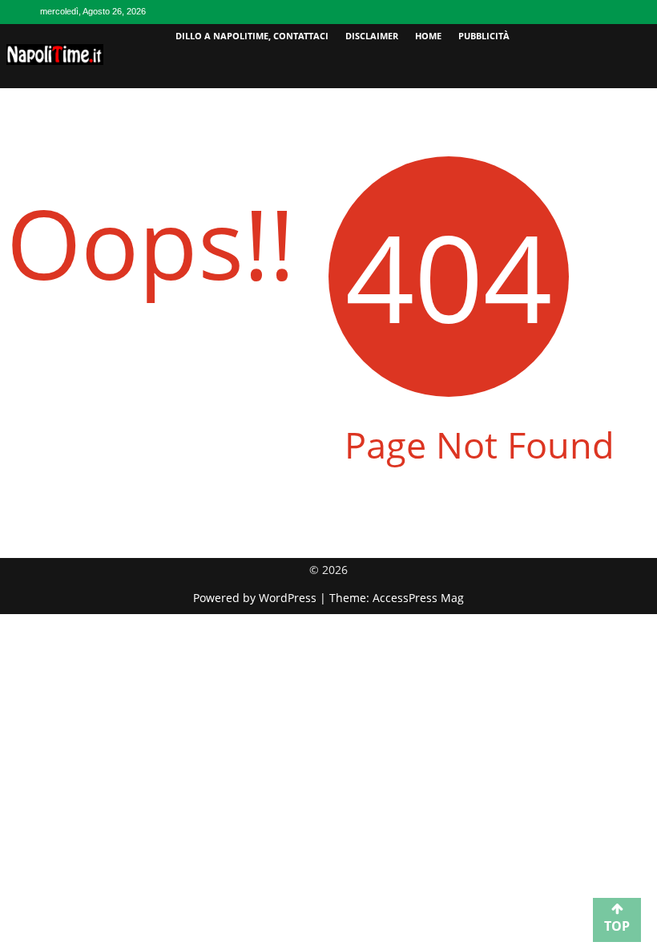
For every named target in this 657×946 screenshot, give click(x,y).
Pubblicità (484, 36)
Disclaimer (371, 36)
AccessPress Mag (418, 597)
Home (428, 36)
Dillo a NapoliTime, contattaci (251, 36)
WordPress (289, 597)
